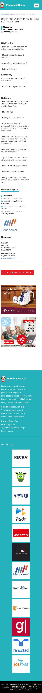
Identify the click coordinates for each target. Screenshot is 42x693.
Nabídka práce (5, 14)
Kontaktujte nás (8, 424)
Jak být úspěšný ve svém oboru (14, 402)
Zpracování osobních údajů (13, 427)
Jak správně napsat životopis (13, 386)
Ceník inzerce (7, 431)
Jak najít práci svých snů (11, 392)
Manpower (7, 27)
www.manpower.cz (8, 258)
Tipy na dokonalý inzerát (12, 410)
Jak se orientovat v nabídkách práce (16, 399)
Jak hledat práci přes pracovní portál (17, 396)
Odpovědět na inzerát (17, 272)
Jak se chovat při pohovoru (13, 389)
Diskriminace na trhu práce (13, 413)
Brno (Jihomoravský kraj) (13, 29)
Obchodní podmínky (10, 421)
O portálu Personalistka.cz (12, 407)
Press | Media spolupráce (12, 416)
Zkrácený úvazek (10, 32)
